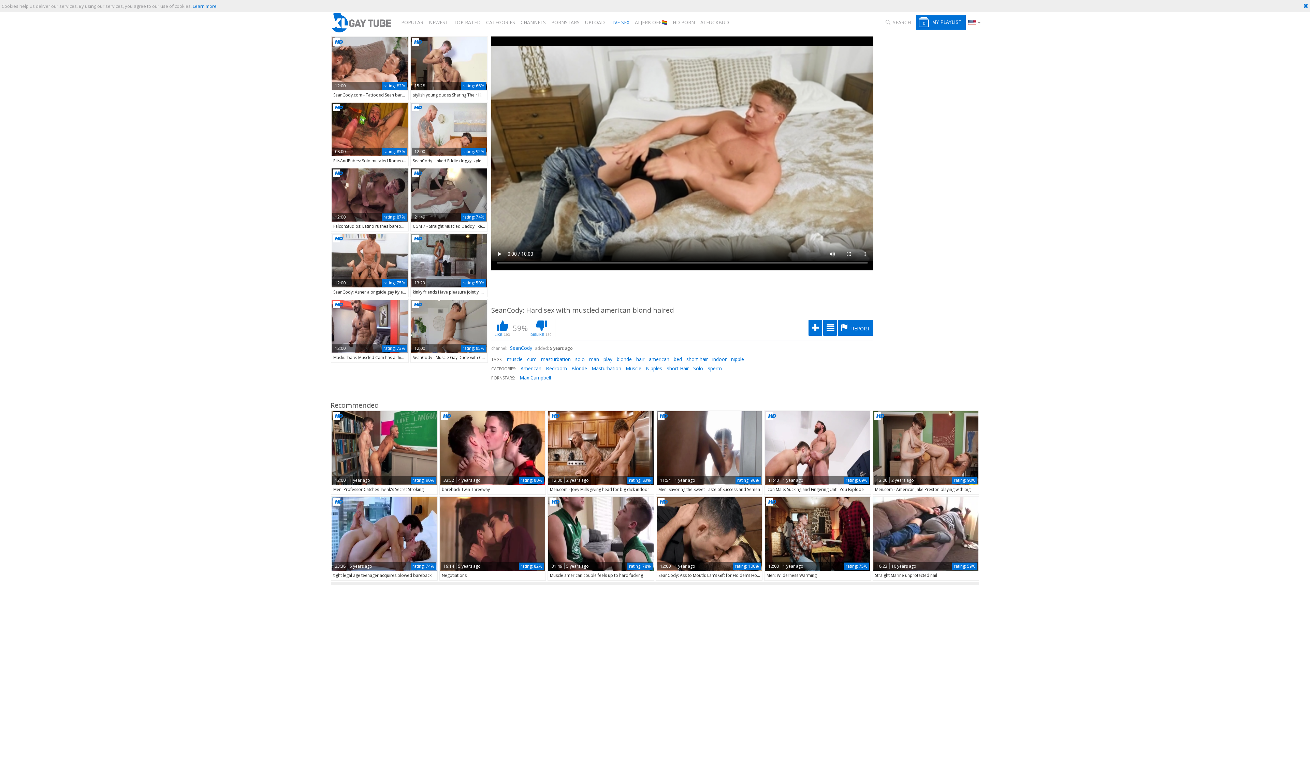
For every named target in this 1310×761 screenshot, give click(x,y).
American (531, 368)
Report (860, 328)
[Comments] (830, 328)
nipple (737, 359)
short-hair (697, 359)
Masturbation (606, 368)
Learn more (205, 6)
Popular (412, 22)
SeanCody (521, 348)
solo (580, 359)
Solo (698, 368)
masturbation (556, 359)
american (659, 359)
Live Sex (619, 22)
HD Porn (684, 22)
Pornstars (565, 22)
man (594, 359)
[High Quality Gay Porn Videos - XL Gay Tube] (361, 23)
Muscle (633, 368)
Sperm (715, 368)
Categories (500, 22)
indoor (719, 359)
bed (678, 359)
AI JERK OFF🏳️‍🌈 (651, 22)
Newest (438, 22)
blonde (624, 359)
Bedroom (556, 368)
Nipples (654, 368)
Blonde (579, 368)
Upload (595, 22)
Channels (533, 22)
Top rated (467, 22)
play (607, 359)
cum (532, 359)
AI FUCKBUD (714, 22)
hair (640, 359)
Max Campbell (535, 377)
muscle (515, 359)
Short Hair (678, 368)
